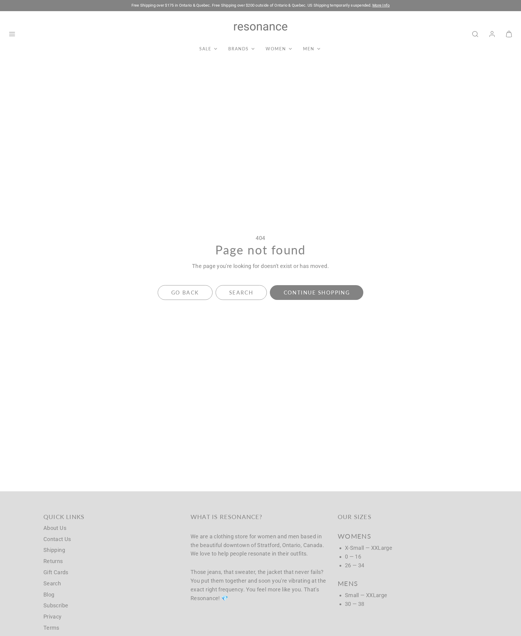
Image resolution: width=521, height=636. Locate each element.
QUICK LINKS (63, 516)
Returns (53, 561)
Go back (185, 292)
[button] (12, 34)
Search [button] (241, 292)
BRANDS (238, 48)
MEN (308, 48)
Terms (51, 628)
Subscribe (55, 605)
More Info (381, 5)
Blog (48, 594)
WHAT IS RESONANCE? (227, 516)
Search (52, 583)
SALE (205, 48)
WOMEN (276, 48)
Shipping (54, 550)
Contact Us (57, 539)
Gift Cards (55, 572)
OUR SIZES (354, 516)
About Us (54, 528)
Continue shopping (317, 292)
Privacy (52, 616)
